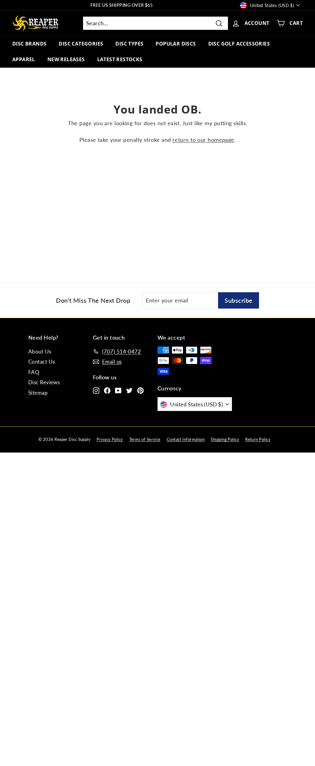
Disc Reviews (44, 382)
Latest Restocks (119, 59)
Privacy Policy (110, 439)
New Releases (66, 59)
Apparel (23, 59)
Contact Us (41, 361)
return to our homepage (203, 139)
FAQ (33, 372)
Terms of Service (145, 439)
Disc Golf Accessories (239, 43)
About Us (39, 351)
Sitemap (38, 392)
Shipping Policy (225, 439)
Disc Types (129, 43)
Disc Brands (29, 43)
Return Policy (257, 439)
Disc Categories (81, 43)
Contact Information (186, 439)
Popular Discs (176, 43)
